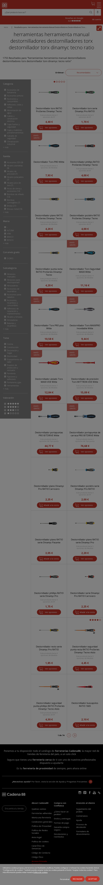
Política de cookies (40, 872)
